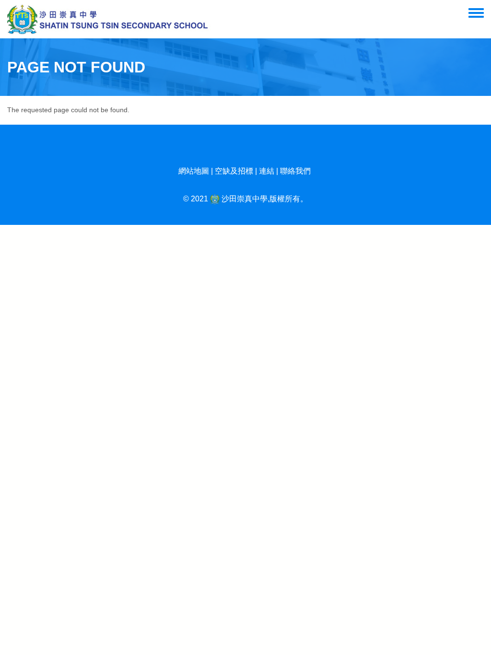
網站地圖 (193, 171)
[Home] (109, 19)
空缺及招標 (234, 171)
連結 (266, 171)
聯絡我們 (295, 171)
